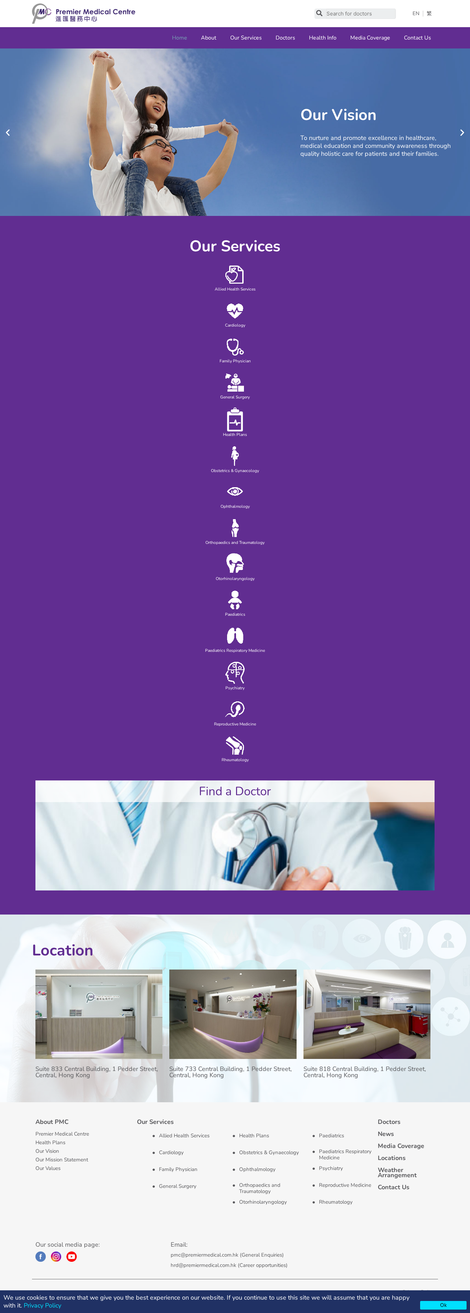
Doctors (285, 38)
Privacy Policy (42, 1305)
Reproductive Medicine (345, 1185)
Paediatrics (331, 1136)
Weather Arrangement (397, 1172)
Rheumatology (336, 1202)
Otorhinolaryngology (263, 1202)
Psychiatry (331, 1168)
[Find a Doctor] (235, 835)
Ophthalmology (257, 1169)
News (386, 1134)
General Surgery (177, 1186)
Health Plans (50, 1142)
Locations (392, 1158)
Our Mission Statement (61, 1159)
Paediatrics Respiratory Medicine (345, 1154)
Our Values (48, 1168)
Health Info (323, 38)
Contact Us (417, 38)
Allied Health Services (184, 1136)
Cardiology (171, 1152)
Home (179, 38)
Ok (443, 1305)
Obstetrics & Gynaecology (269, 1152)
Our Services (246, 38)
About (208, 38)
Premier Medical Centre (62, 1133)
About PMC (51, 1122)
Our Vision (47, 1151)
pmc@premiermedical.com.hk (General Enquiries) (227, 1254)
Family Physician (178, 1169)
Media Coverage (370, 38)
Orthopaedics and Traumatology (259, 1188)
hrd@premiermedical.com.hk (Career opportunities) (229, 1265)
